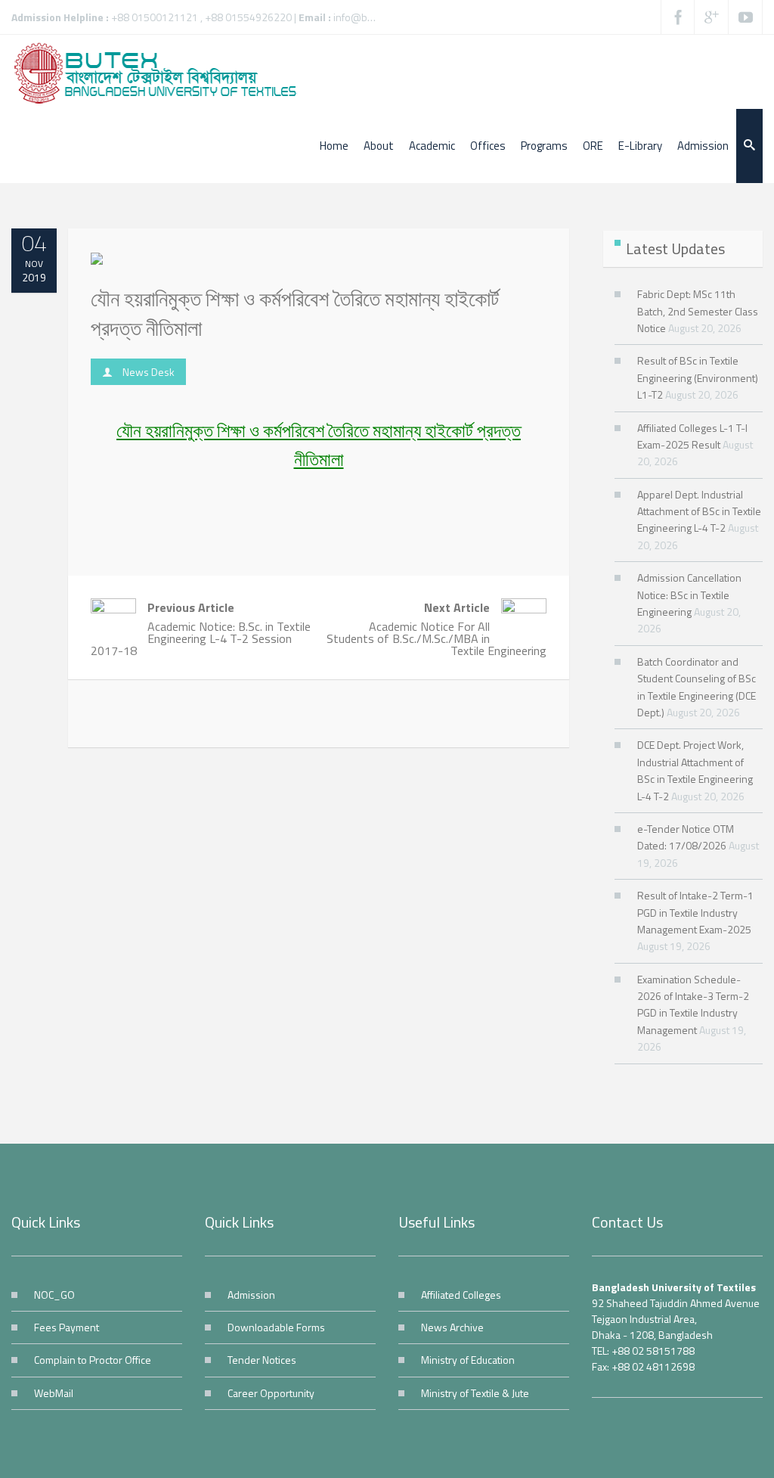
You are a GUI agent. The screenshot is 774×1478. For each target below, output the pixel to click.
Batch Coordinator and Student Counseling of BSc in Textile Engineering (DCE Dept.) (696, 687)
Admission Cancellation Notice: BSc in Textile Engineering (689, 594)
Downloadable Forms (276, 1327)
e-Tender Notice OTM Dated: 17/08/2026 (685, 837)
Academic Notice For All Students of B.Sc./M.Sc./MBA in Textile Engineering (436, 629)
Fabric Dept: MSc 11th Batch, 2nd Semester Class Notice (697, 311)
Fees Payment (66, 1327)
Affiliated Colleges (461, 1295)
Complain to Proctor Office (92, 1360)
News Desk (148, 372)
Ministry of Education (468, 1360)
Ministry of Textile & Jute (475, 1393)
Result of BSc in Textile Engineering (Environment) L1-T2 (697, 377)
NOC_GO (54, 1295)
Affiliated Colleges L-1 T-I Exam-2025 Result (692, 436)
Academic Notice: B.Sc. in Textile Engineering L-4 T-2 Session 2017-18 (201, 629)
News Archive (452, 1327)
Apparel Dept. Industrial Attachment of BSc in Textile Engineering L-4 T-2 (699, 511)
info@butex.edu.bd (376, 17)
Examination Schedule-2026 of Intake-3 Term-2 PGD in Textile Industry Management (693, 1004)
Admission (251, 1295)
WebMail (53, 1393)
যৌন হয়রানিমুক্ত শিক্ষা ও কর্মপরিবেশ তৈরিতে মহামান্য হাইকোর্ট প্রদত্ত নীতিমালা (295, 313)
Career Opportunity (271, 1393)
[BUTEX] (162, 72)
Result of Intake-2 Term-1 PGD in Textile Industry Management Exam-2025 (695, 912)
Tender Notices (262, 1360)
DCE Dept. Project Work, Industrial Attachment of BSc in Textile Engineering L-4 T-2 (695, 770)
